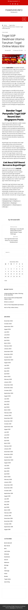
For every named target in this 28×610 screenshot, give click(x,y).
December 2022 (8, 385)
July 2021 (6, 432)
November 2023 (8, 354)
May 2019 (6, 504)
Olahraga (6, 571)
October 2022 (8, 390)
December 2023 (8, 351)
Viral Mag (12, 608)
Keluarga (6, 554)
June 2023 (7, 368)
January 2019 (7, 515)
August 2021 (7, 429)
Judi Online (7, 551)
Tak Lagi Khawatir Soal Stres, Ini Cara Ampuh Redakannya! (11, 239)
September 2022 (8, 393)
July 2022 (6, 399)
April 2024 (7, 340)
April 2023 (6, 374)
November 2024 (8, 321)
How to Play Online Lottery (11, 307)
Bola (5, 548)
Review (6, 576)
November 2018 (8, 521)
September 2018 (8, 527)
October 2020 (8, 457)
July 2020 (6, 465)
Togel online (5, 32)
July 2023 (6, 365)
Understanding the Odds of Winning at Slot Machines (13, 294)
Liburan (6, 559)
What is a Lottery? (9, 302)
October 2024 (8, 323)
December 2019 (8, 485)
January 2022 (7, 415)
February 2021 (8, 446)
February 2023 (8, 379)
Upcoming (7, 582)
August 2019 (7, 496)
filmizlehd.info (14, 10)
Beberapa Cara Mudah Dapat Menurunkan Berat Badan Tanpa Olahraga (17, 230)
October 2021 (7, 424)
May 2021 (6, 438)
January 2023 (7, 382)
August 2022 (7, 396)
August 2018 (7, 529)
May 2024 (6, 337)
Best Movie (7, 546)
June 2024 (7, 335)
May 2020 (6, 471)
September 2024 (8, 326)
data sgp (6, 199)
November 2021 (8, 421)
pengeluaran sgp (7, 201)
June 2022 (7, 401)
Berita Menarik (8, 543)
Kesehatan (7, 557)
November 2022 (8, 387)
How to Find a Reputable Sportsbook (14, 304)
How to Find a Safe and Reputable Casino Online (13, 298)
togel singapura (17, 204)
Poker (5, 573)
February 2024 (8, 346)
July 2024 (6, 332)
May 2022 (6, 404)
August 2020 (7, 463)
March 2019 (7, 510)
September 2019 (8, 493)
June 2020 (7, 468)
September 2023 (8, 360)
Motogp (6, 565)
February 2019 (8, 513)
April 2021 (6, 440)
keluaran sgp (13, 199)
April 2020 (6, 474)
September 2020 (8, 460)
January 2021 (7, 449)
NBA (5, 568)
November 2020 (8, 454)
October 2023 (8, 357)
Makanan (6, 562)
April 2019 (6, 507)
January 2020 (7, 482)
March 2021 (7, 443)
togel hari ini (17, 201)
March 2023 (7, 376)
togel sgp (14, 203)
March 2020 (7, 476)
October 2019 (7, 490)
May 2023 (6, 371)
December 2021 (8, 418)
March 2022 (7, 410)
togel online (6, 203)
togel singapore (7, 204)
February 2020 (8, 479)
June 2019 (6, 501)
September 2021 (8, 426)
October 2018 (7, 524)
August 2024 (7, 329)
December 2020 (8, 451)
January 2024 (7, 349)
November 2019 (8, 488)
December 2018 (8, 518)
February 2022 (8, 413)
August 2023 (7, 362)
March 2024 (7, 343)
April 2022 (6, 407)
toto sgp (5, 206)
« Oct (5, 280)
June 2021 (6, 435)
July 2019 (6, 499)
